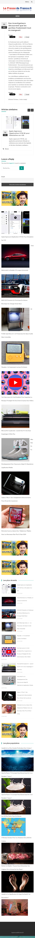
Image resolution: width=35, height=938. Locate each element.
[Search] (21, 168)
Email (3, 176)
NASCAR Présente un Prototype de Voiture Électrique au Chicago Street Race (25, 613)
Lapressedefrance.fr (17, 932)
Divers (7, 149)
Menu (27, 2)
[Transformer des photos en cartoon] (14, 198)
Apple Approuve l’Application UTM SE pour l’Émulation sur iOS (19, 133)
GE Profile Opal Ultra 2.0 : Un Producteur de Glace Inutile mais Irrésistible (24, 625)
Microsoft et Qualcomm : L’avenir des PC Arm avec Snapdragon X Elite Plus (25, 666)
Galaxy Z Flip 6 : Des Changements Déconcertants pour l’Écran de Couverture (24, 695)
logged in (11, 163)
